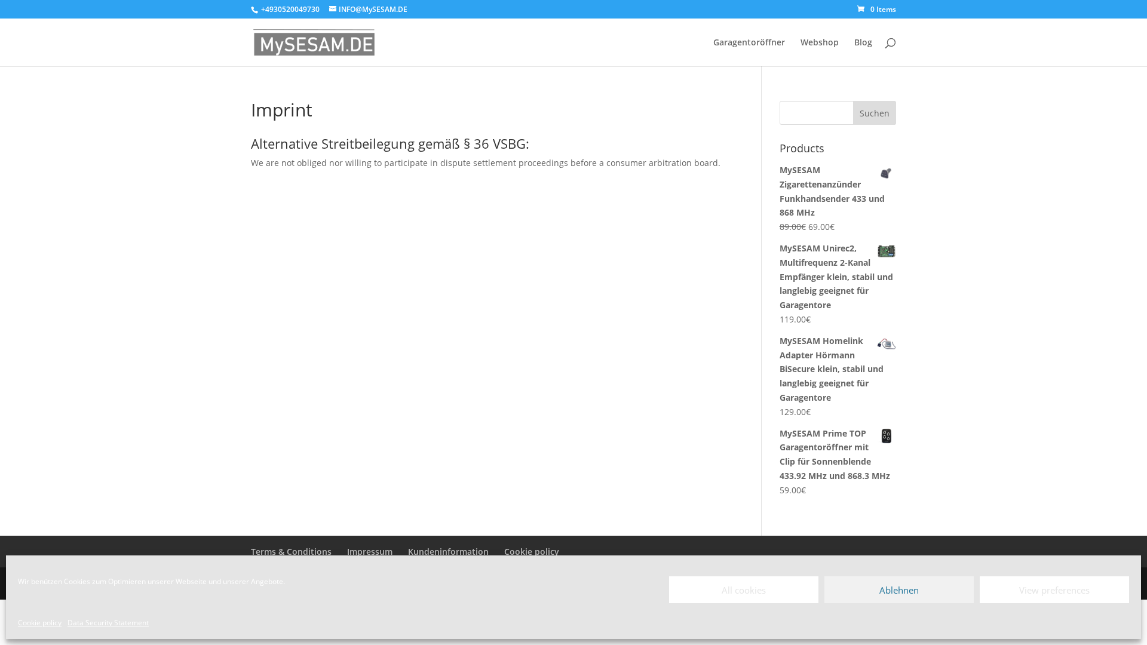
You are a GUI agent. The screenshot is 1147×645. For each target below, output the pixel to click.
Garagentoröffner (749, 43)
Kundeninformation (448, 551)
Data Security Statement (108, 623)
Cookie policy (40, 623)
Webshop (820, 43)
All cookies (744, 590)
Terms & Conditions (291, 551)
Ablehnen (899, 590)
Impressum (369, 551)
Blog (863, 43)
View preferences (1054, 590)
